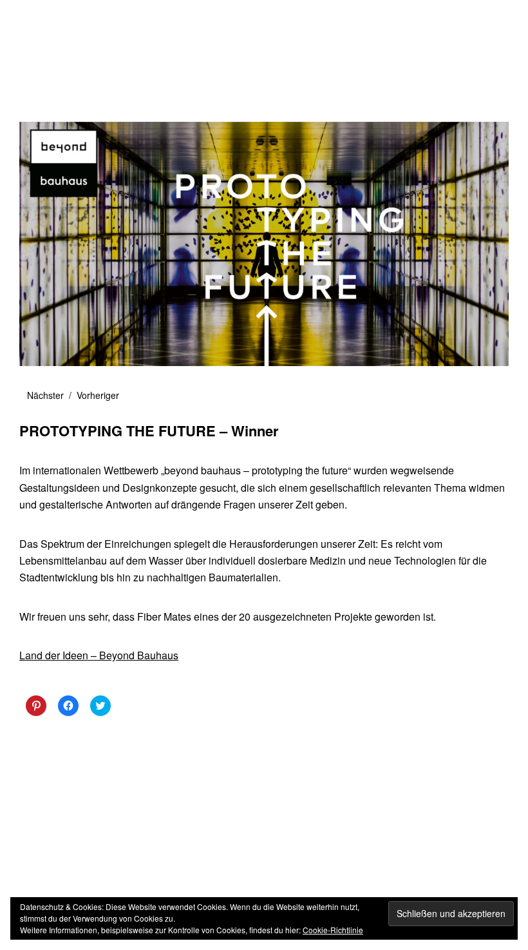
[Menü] (35, 19)
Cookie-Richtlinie (333, 929)
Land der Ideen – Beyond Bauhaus (98, 655)
